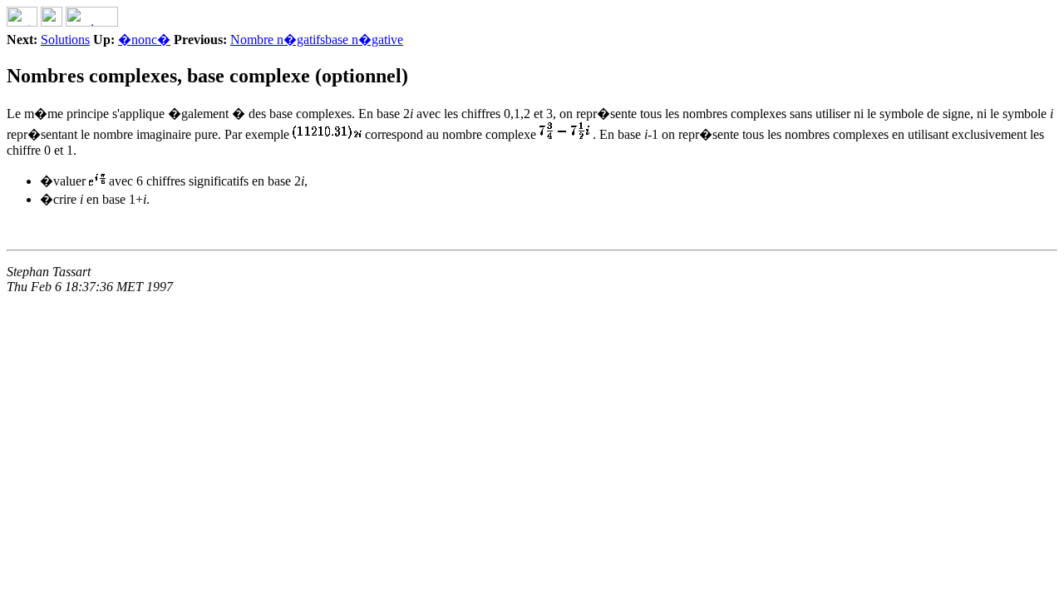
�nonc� (144, 39)
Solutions (65, 39)
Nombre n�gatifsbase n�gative (316, 39)
